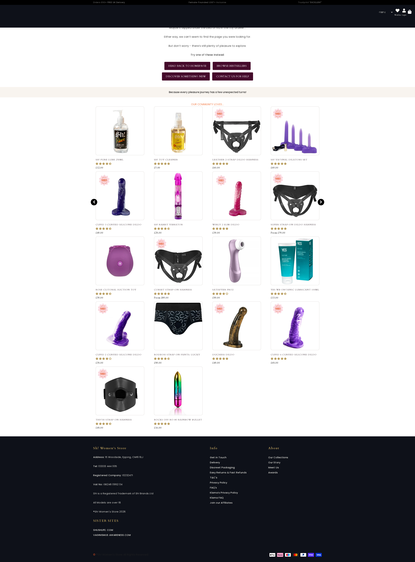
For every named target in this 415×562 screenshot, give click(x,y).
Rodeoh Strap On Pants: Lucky (177, 354)
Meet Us (273, 467)
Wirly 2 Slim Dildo (225, 224)
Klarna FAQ (217, 497)
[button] (104, 164)
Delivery (215, 462)
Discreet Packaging (222, 467)
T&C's (213, 477)
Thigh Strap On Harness (114, 419)
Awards (273, 472)
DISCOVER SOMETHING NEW (186, 76)
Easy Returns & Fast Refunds (228, 472)
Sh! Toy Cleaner (166, 159)
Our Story (274, 462)
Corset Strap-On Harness (173, 289)
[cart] (409, 12)
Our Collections (278, 457)
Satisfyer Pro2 (223, 289)
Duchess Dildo (223, 354)
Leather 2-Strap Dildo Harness (235, 159)
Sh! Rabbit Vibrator (168, 224)
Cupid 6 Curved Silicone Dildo (294, 354)
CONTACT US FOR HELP (232, 76)
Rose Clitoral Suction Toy (116, 289)
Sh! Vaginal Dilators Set (289, 159)
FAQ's (213, 487)
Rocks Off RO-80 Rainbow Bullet (178, 419)
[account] (404, 11)
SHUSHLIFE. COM (103, 530)
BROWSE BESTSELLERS (232, 66)
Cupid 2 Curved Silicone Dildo (119, 354)
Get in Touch (218, 457)
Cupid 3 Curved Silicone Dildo (119, 224)
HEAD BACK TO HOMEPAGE (187, 66)
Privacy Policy (218, 482)
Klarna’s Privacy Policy (224, 492)
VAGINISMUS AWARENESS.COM (112, 535)
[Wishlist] (397, 11)
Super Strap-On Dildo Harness (293, 224)
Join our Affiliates (221, 502)
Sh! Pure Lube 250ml (110, 159)
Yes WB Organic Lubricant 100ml (295, 289)
